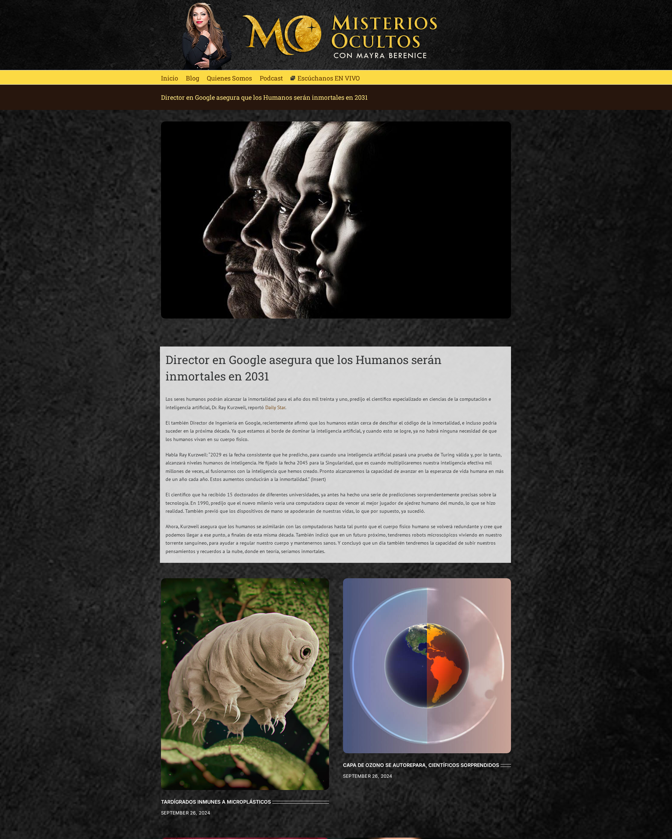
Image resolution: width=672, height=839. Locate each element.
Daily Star (275, 407)
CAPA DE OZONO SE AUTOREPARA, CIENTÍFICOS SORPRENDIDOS (421, 765)
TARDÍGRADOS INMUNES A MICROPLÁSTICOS (216, 802)
